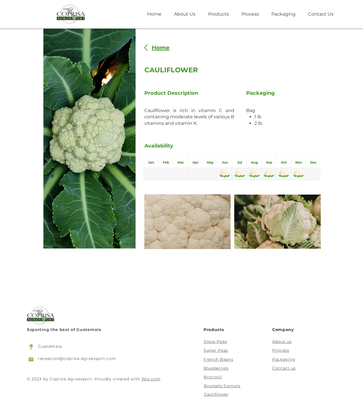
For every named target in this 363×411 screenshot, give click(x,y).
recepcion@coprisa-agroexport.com (77, 358)
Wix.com (151, 379)
